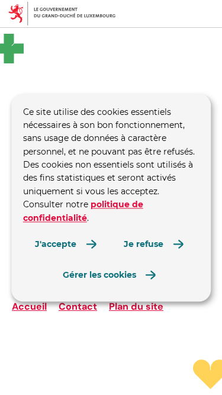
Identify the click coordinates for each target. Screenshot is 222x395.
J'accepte (55, 244)
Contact (78, 306)
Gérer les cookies (99, 275)
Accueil (29, 306)
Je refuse (143, 244)
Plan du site (136, 306)
